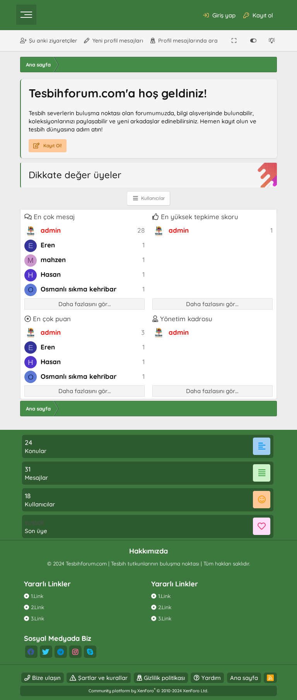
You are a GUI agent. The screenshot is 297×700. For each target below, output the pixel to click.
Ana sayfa (244, 677)
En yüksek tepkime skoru (199, 217)
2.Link (37, 607)
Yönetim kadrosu (186, 319)
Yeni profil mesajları (117, 40)
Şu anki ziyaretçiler (53, 40)
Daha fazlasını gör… (84, 304)
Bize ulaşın (46, 677)
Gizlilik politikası (164, 677)
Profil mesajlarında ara (188, 40)
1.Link (37, 596)
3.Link (37, 618)
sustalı (34, 522)
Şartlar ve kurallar (103, 677)
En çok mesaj (54, 217)
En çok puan (52, 319)
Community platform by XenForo (148, 690)
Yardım (211, 677)
